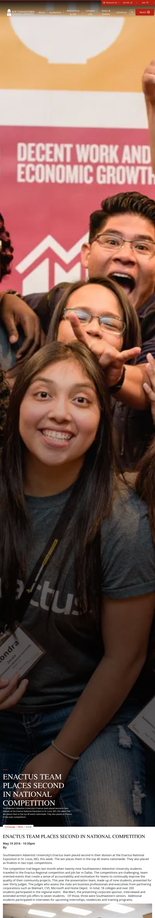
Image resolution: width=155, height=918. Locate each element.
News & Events (106, 12)
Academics (55, 12)
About (41, 12)
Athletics (121, 12)
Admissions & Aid (73, 12)
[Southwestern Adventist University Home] (20, 12)
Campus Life (90, 12)
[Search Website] (132, 12)
